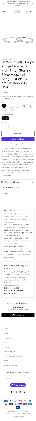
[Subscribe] (29, 378)
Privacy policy (26, 413)
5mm (5, 118)
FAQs (6, 342)
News (6, 361)
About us (7, 333)
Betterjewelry (17, 411)
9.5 (5, 110)
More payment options (18, 144)
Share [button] (6, 194)
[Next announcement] (32, 3)
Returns (6, 347)
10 (12, 110)
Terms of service (19, 416)
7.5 (11, 106)
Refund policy (16, 413)
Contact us (8, 338)
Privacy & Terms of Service (13, 356)
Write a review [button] (18, 315)
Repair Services (9, 352)
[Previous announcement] (4, 3)
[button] (4, 12)
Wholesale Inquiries (11, 365)
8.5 (24, 106)
